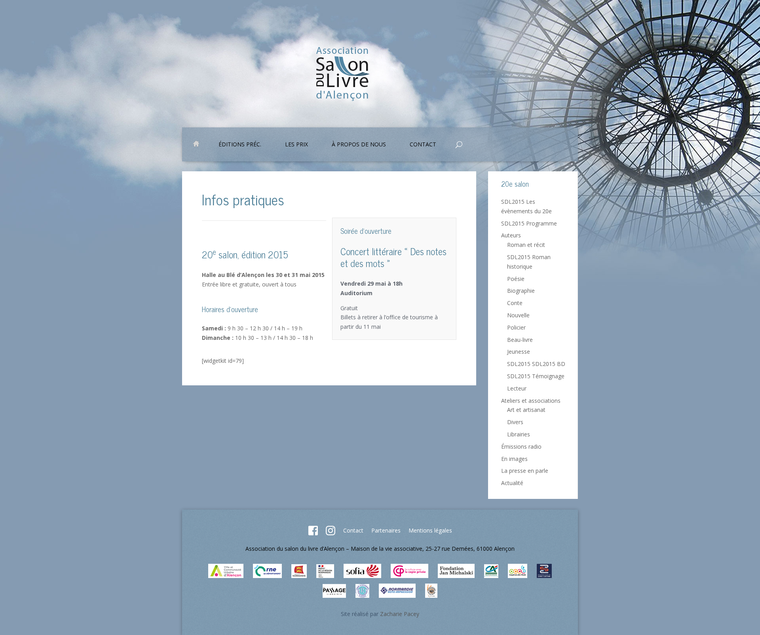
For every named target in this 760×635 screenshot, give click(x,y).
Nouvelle (518, 315)
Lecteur (516, 388)
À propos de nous (359, 145)
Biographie (521, 290)
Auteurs (511, 235)
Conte (514, 303)
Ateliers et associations (530, 400)
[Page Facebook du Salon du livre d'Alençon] (313, 533)
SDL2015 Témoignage (535, 376)
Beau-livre (520, 339)
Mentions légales (430, 530)
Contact (353, 530)
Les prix (296, 145)
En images (514, 459)
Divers (515, 422)
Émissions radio (521, 446)
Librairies (518, 434)
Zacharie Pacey (399, 614)
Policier (516, 327)
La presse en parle (524, 470)
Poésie (515, 278)
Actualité (512, 483)
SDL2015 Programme (529, 223)
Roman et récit (526, 244)
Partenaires (386, 530)
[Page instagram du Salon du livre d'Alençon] (330, 533)
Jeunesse (518, 351)
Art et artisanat (526, 409)
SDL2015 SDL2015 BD (536, 364)
